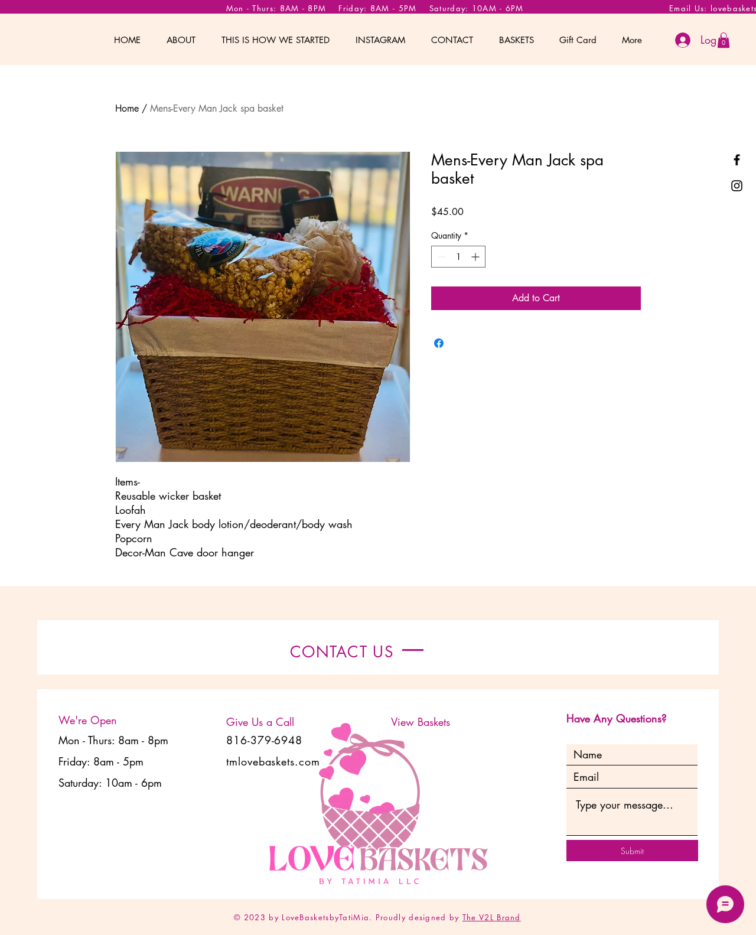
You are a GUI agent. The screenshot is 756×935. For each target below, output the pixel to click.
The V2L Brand (491, 917)
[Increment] (476, 256)
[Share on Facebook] (439, 343)
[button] (723, 40)
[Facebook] (736, 159)
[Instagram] (736, 185)
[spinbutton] (458, 256)
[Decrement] (440, 256)
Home (127, 108)
